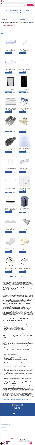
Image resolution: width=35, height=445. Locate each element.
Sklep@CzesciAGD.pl (19, 414)
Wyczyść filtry (4, 33)
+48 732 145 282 (23, 12)
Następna (22, 276)
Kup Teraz (8, 72)
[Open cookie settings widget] (1, 443)
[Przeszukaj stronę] (30, 5)
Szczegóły (14, 72)
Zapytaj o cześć (12, 12)
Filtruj (1, 33)
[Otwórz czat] (30, 443)
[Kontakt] (4, 443)
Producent (2, 29)
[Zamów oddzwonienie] (7, 443)
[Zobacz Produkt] (10, 42)
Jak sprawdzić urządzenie (11, 25)
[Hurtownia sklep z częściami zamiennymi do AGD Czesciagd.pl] (2, 3)
